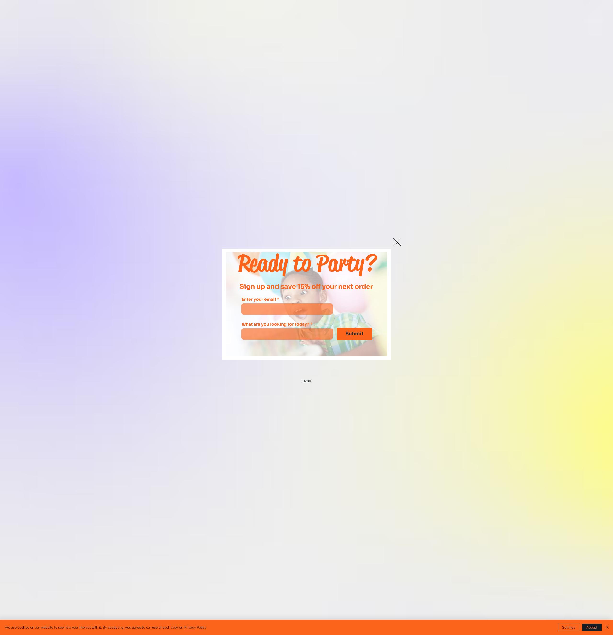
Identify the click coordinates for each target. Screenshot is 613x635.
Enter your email (259, 299)
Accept (591, 627)
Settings (568, 627)
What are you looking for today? (275, 324)
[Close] (607, 627)
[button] (397, 242)
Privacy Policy (195, 627)
